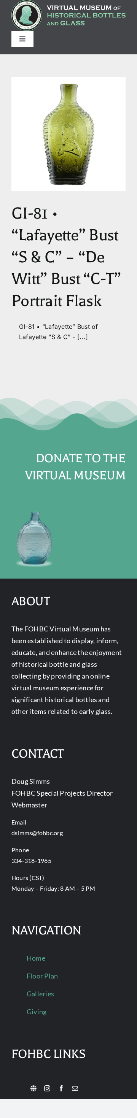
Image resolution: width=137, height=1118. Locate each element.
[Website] (33, 1088)
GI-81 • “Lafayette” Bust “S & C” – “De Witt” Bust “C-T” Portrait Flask (66, 257)
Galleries (40, 994)
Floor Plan (42, 976)
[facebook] (61, 1088)
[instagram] (47, 1088)
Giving (36, 1011)
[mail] (75, 1088)
